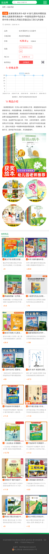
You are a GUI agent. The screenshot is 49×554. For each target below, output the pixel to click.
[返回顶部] (44, 496)
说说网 (4, 2)
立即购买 (26, 62)
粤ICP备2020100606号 (27, 547)
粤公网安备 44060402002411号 (25, 549)
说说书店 (10, 7)
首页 (3, 7)
